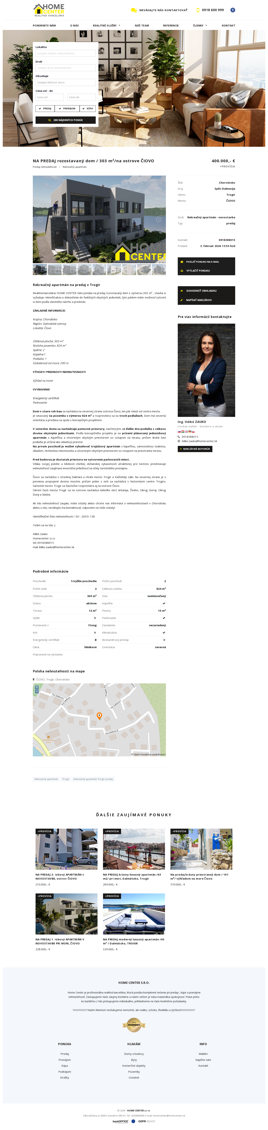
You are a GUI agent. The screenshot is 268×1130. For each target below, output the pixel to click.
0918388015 (190, 436)
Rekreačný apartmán (75, 166)
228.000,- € (43, 949)
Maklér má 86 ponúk (196, 448)
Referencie (171, 25)
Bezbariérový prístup (115, 640)
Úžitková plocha (42, 596)
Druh (39, 61)
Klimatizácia (109, 632)
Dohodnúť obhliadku (201, 290)
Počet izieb (40, 588)
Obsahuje (42, 76)
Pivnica (106, 610)
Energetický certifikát (46, 640)
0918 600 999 (213, 10)
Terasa (37, 610)
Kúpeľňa (107, 603)
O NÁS (74, 25)
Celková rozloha (112, 588)
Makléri (203, 1054)
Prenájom (69, 108)
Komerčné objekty (133, 1065)
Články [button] (198, 25)
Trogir (65, 779)
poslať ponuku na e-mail (202, 261)
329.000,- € (110, 949)
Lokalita (41, 47)
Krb (35, 632)
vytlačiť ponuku (198, 270)
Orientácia (108, 647)
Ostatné (134, 1077)
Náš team (142, 25)
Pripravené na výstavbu (48, 654)
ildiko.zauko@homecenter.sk (199, 441)
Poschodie (39, 581)
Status (37, 603)
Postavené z (41, 625)
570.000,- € (177, 884)
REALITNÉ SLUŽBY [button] (105, 25)
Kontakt (228, 25)
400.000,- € (223, 163)
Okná (36, 647)
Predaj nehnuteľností (45, 166)
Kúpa (90, 108)
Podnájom (64, 1071)
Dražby (64, 1077)
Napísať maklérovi (198, 300)
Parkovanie (109, 618)
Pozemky (134, 1071)
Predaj (47, 108)
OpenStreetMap (143, 754)
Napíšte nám (203, 1060)
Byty (134, 1060)
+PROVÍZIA (44, 831)
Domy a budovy (134, 1054)
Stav (105, 596)
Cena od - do (44, 91)
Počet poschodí (112, 581)
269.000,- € (110, 884)
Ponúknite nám (44, 25)
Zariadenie (108, 625)
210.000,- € (43, 884)
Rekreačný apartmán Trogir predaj (93, 779)
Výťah (36, 618)
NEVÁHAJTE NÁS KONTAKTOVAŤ (163, 10)
